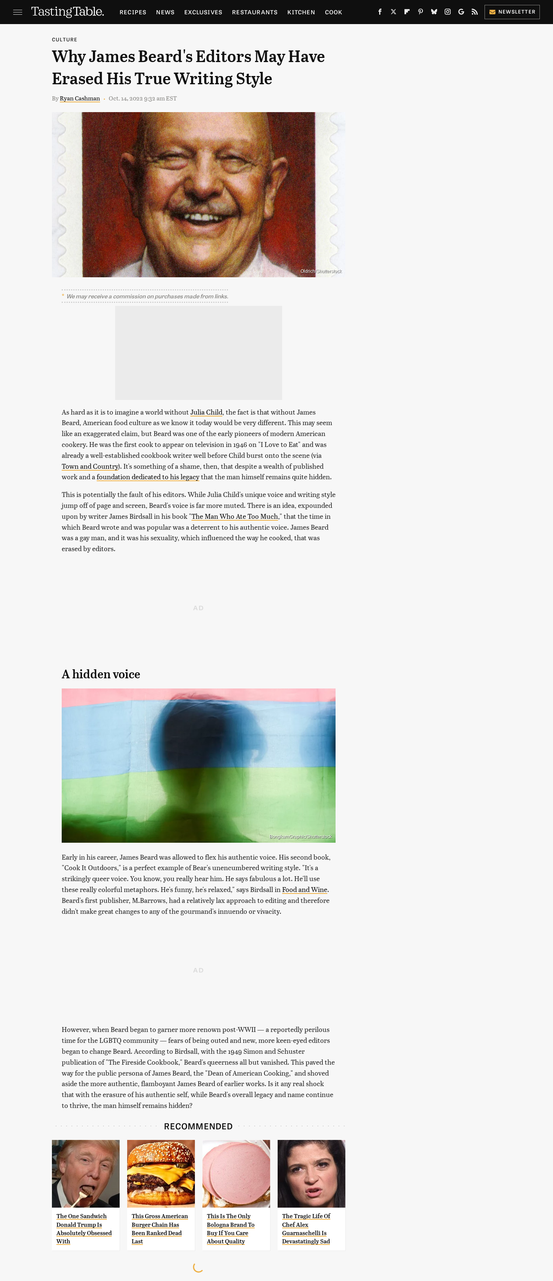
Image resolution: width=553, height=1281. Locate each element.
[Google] (461, 13)
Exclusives (203, 12)
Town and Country (90, 466)
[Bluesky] (434, 13)
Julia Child (206, 411)
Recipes (133, 12)
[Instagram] (447, 13)
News (165, 12)
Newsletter (517, 11)
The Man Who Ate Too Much (234, 516)
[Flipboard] (407, 13)
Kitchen (301, 12)
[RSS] (475, 13)
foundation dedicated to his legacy (148, 476)
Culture (64, 39)
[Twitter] (393, 13)
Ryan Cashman (80, 98)
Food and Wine (304, 889)
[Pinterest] (420, 13)
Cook (334, 12)
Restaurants (255, 12)
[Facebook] (380, 13)
